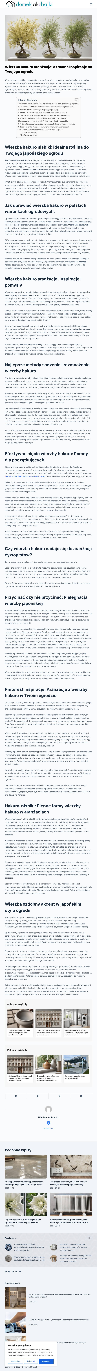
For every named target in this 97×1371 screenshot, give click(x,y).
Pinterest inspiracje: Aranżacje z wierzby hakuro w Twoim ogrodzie (47, 124)
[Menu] (91, 4)
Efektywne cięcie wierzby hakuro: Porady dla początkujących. (45, 115)
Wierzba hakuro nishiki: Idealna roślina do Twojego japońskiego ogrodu (48, 104)
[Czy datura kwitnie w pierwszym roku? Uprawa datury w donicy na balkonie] (26, 1204)
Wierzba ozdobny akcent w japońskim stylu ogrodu (41, 130)
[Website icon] (48, 1123)
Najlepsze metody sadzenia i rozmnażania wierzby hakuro (43, 112)
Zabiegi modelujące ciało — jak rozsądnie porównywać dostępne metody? (59, 1320)
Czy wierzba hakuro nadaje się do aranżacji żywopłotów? (43, 118)
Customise (15, 1361)
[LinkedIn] (81, 1096)
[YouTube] (20, 1271)
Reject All (31, 1361)
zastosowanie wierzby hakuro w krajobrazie (24, 476)
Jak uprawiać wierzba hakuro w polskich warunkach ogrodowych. (47, 107)
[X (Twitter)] (37, 1096)
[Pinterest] (59, 1096)
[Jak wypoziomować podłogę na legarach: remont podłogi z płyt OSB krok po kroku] (26, 1167)
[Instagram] (13, 1271)
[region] (31, 1353)
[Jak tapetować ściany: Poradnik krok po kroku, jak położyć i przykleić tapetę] (71, 1167)
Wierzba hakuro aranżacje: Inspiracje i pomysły (39, 110)
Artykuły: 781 (48, 1128)
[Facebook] (16, 1096)
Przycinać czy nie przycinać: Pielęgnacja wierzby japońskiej (43, 121)
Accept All (46, 1361)
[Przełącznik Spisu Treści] (75, 100)
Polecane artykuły (30, 132)
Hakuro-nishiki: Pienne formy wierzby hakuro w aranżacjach (44, 127)
